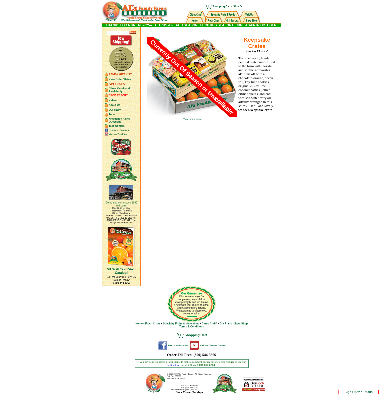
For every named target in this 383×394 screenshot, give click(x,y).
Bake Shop (241, 323)
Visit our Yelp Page (118, 134)
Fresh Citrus (152, 323)
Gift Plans (226, 323)
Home (139, 323)
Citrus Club (209, 323)
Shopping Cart (222, 6)
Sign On (238, 6)
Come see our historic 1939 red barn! (121, 204)
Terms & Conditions (191, 326)
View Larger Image (192, 119)
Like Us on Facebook (119, 130)
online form (174, 365)
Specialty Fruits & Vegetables (181, 323)
